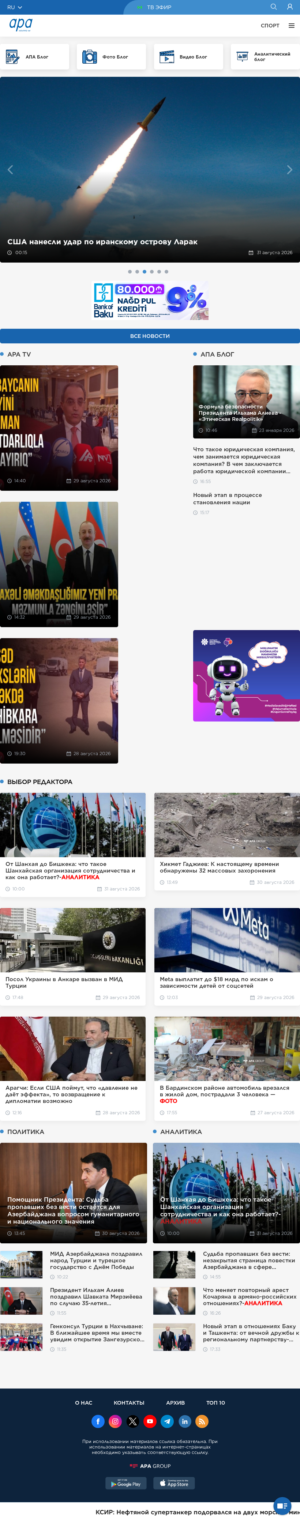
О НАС (83, 1402)
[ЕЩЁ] (290, 25)
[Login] (290, 7)
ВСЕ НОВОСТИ (150, 336)
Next (290, 169)
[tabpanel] (150, 170)
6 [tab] (166, 272)
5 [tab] (159, 272)
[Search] (273, 7)
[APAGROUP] (150, 1466)
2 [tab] (137, 272)
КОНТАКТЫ (129, 1402)
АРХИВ (175, 1402)
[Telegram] (167, 1422)
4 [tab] (152, 272)
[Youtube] (150, 1422)
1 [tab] (130, 272)
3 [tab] (144, 272)
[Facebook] (98, 1422)
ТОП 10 (215, 1402)
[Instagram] (115, 1422)
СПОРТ (270, 26)
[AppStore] (174, 1484)
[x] (132, 1422)
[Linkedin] (184, 1422)
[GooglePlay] (126, 1484)
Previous (10, 169)
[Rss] (202, 1422)
